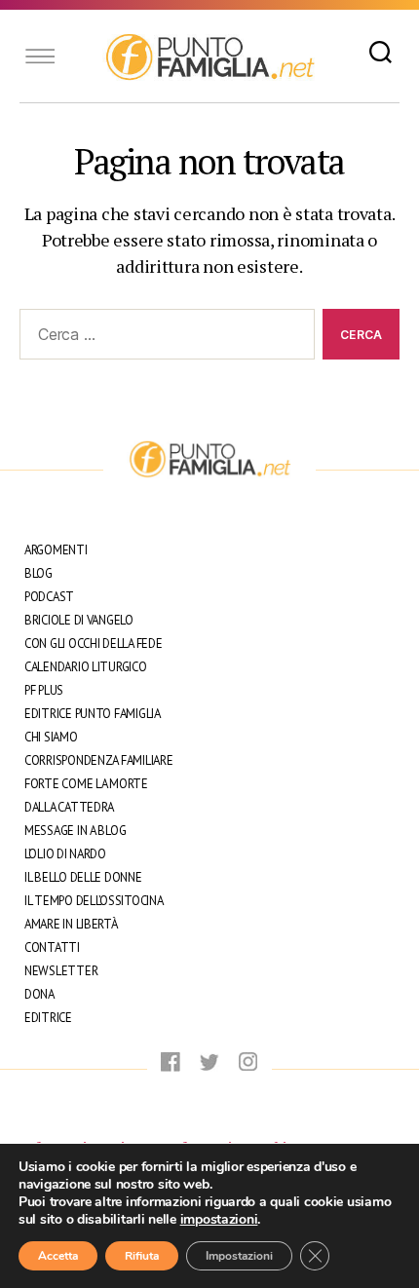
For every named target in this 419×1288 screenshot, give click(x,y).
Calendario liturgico (85, 667)
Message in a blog (75, 830)
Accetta (58, 1256)
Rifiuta (142, 1256)
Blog (38, 573)
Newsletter (60, 971)
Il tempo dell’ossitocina (94, 900)
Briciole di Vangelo (78, 620)
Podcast (49, 596)
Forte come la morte (86, 784)
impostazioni (219, 1220)
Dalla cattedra (69, 807)
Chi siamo (51, 737)
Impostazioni (239, 1256)
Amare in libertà (71, 924)
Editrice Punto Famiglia (92, 713)
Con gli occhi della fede (93, 643)
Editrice (48, 1017)
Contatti (52, 947)
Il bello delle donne (83, 877)
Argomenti (56, 550)
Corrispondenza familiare (98, 760)
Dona (39, 994)
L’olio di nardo (65, 854)
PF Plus (43, 690)
